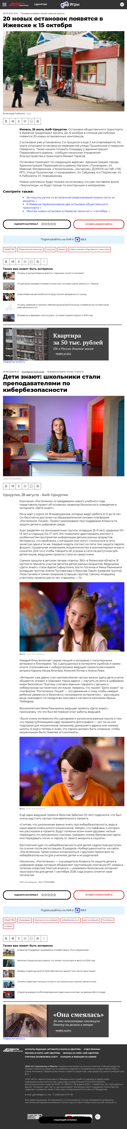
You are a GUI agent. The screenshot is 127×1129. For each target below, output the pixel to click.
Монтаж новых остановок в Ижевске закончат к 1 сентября (66, 211)
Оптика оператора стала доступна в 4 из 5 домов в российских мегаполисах (56, 981)
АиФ (28, 113)
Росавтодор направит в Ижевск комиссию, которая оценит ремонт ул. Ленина (57, 283)
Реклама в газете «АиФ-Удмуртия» (42, 1053)
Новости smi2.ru (14, 361)
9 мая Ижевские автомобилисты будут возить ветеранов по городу (52, 294)
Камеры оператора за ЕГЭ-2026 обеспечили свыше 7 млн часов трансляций (56, 971)
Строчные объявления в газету (41, 1057)
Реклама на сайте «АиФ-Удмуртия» (81, 1053)
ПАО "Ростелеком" (12, 478)
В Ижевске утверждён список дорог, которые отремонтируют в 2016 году (55, 315)
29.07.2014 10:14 (10, 13)
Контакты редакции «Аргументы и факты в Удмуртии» (53, 1049)
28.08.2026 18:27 (11, 371)
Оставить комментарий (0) (99, 224)
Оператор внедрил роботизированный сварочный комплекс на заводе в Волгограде (61, 992)
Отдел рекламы (92, 1049)
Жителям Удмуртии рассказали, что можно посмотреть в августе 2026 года (56, 960)
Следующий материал (65, 1120)
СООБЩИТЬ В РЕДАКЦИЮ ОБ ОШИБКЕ (78, 1057)
